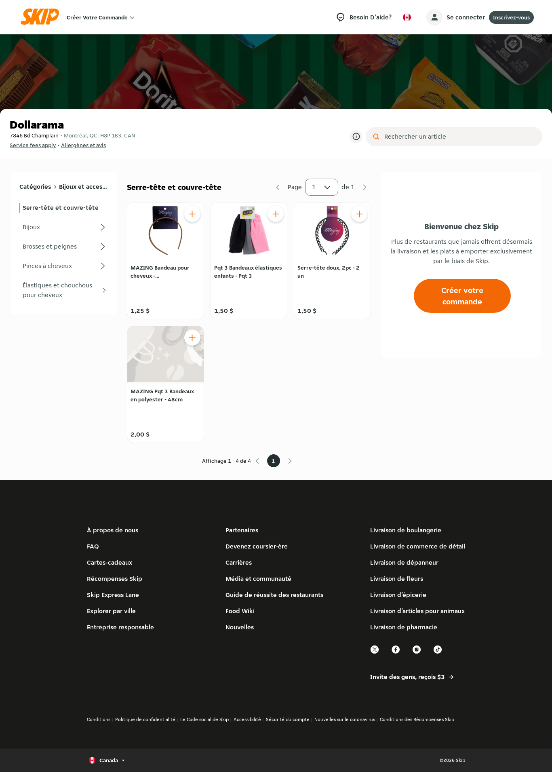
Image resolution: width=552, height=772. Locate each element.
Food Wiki (240, 611)
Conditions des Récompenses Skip (417, 719)
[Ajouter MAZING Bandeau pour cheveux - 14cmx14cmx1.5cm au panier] (192, 214)
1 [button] (314, 187)
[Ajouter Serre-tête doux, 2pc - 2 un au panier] (359, 214)
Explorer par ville (111, 611)
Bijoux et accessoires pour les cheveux (83, 186)
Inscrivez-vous (511, 17)
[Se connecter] (434, 17)
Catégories (35, 186)
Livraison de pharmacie (403, 627)
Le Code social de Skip (204, 719)
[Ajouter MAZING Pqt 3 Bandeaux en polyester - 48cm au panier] (192, 337)
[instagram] (417, 652)
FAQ (93, 546)
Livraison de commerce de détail (417, 546)
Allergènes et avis (83, 145)
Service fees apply (33, 145)
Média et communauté (258, 578)
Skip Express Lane (113, 595)
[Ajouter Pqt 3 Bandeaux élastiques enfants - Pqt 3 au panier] (276, 214)
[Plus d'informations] (356, 136)
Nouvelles (239, 627)
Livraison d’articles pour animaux (417, 611)
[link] (63, 207)
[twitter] (375, 652)
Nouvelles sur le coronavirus (344, 719)
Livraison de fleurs (396, 578)
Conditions (98, 719)
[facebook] (396, 652)
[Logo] (42, 17)
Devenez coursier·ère (256, 546)
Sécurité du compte (288, 719)
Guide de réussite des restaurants (274, 595)
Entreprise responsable (120, 627)
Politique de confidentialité (145, 719)
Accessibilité (247, 719)
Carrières (238, 562)
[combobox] (459, 136)
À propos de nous (112, 530)
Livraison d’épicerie (398, 595)
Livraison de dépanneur (404, 562)
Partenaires (241, 530)
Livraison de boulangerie (405, 530)
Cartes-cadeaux (109, 562)
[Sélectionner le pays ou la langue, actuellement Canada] (407, 17)
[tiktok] (438, 652)
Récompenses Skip (114, 578)
